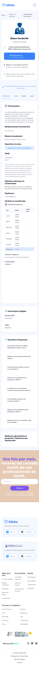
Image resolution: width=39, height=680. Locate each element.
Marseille (5, 616)
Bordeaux (23, 613)
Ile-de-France (7, 609)
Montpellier (24, 624)
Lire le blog (6, 598)
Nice (3, 624)
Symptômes (32, 581)
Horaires (23, 96)
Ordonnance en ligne (19, 590)
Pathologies (32, 577)
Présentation (6, 96)
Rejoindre (5, 589)
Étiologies (31, 588)
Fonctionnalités (7, 579)
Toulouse (5, 620)
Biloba (4, 15)
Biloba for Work (5, 593)
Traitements (32, 584)
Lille (21, 616)
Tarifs (15, 96)
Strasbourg (24, 620)
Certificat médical (18, 578)
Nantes (22, 609)
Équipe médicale (5, 584)
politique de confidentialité (26, 494)
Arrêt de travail (18, 584)
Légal (32, 96)
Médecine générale (12, 15)
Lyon (3, 613)
